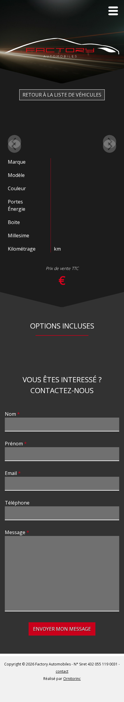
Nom (10, 414)
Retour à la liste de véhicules (62, 94)
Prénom (14, 443)
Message (15, 532)
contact (62, 671)
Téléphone (17, 502)
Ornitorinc (72, 678)
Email (11, 473)
